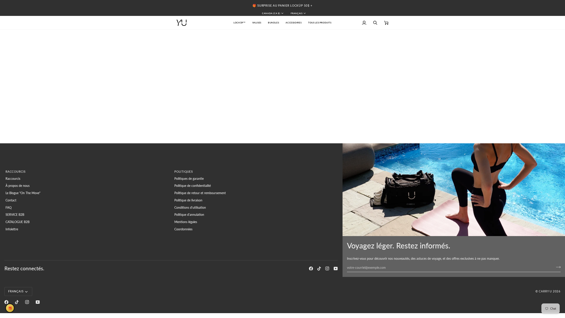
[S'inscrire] (557, 267)
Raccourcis (13, 178)
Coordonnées (183, 229)
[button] (257, 23)
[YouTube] (336, 269)
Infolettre (12, 229)
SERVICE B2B (15, 214)
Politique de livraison (188, 200)
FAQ (8, 207)
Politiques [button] (183, 171)
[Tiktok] (319, 269)
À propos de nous (18, 185)
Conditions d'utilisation (190, 207)
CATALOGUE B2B (18, 222)
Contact (11, 200)
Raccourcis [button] (16, 171)
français (297, 13)
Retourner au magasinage (304, 62)
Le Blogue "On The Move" (23, 193)
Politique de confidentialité (192, 185)
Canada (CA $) (271, 13)
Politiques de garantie (189, 178)
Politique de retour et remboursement (200, 193)
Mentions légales (185, 222)
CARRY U (545, 291)
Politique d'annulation (189, 214)
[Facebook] (311, 269)
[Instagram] (327, 269)
